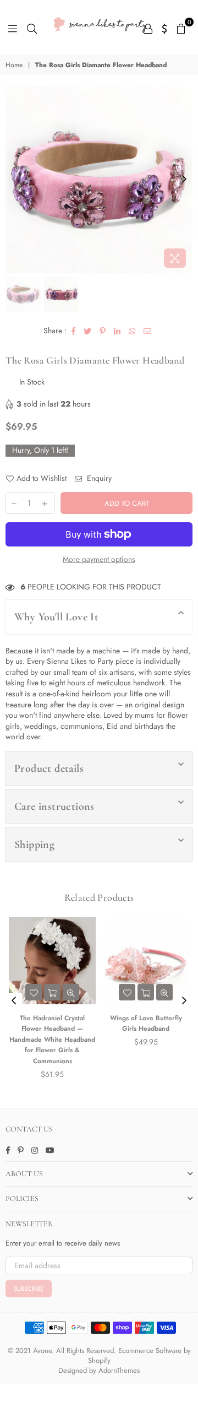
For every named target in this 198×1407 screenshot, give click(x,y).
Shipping (34, 844)
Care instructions (54, 806)
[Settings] (164, 27)
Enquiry (98, 478)
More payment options (99, 559)
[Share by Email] (148, 331)
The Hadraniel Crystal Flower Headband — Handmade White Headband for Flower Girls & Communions (52, 1039)
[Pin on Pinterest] (103, 331)
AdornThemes (119, 1370)
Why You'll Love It (56, 617)
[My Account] (148, 27)
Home (14, 65)
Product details (49, 768)
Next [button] (184, 179)
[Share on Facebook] (74, 331)
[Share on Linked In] (117, 331)
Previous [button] (14, 179)
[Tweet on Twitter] (88, 331)
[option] (99, 179)
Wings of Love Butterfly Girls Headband (146, 1023)
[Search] (32, 27)
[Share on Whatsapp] (132, 331)
